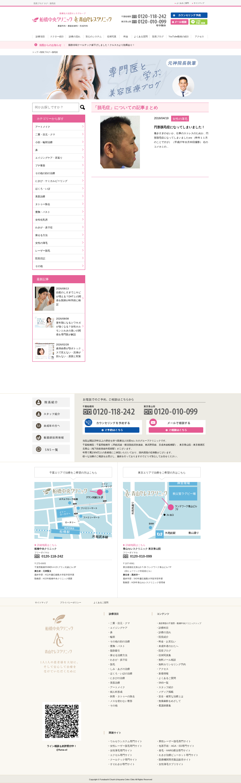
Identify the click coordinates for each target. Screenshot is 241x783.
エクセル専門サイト (121, 755)
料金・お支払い (167, 641)
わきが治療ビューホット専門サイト (178, 755)
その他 (39, 266)
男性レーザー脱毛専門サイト (175, 741)
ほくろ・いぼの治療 (121, 673)
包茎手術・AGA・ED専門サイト (176, 745)
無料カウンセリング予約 (172, 664)
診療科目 (163, 627)
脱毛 (112, 664)
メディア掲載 (166, 691)
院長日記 (40, 258)
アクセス (163, 669)
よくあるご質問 (182, 3)
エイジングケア (118, 627)
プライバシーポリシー (70, 602)
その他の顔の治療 (45, 173)
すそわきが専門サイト (122, 764)
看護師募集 (165, 705)
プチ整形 (40, 165)
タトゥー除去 (42, 204)
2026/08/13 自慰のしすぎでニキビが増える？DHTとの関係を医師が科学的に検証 (68, 296)
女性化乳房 (41, 219)
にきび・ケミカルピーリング (51, 181)
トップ (35, 52)
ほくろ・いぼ (42, 188)
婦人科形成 (116, 691)
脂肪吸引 (115, 650)
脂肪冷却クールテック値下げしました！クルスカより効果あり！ (101, 45)
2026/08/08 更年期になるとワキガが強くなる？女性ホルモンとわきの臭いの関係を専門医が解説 (68, 326)
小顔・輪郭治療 (44, 142)
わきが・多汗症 (44, 227)
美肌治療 (40, 196)
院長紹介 (163, 636)
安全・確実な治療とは (171, 696)
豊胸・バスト (42, 212)
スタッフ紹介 (166, 687)
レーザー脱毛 (42, 250)
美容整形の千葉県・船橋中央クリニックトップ (180, 623)
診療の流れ (165, 632)
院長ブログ (45, 52)
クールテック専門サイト (123, 759)
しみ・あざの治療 (120, 669)
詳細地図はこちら (47, 545)
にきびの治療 (117, 678)
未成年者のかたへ (168, 646)
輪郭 (112, 636)
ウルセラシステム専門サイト (126, 741)
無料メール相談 (167, 659)
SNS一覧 (163, 682)
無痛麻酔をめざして (170, 701)
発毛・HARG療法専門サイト (175, 750)
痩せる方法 (41, 235)
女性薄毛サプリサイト (171, 764)
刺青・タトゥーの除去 (122, 696)
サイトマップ (199, 3)
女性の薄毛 (41, 243)
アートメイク (42, 126)
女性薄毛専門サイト (121, 750)
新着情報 (163, 673)
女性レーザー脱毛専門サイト (126, 745)
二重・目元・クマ (45, 134)
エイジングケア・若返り (48, 157)
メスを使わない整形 (121, 701)
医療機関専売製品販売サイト (175, 759)
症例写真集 (165, 655)
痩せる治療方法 (118, 655)
